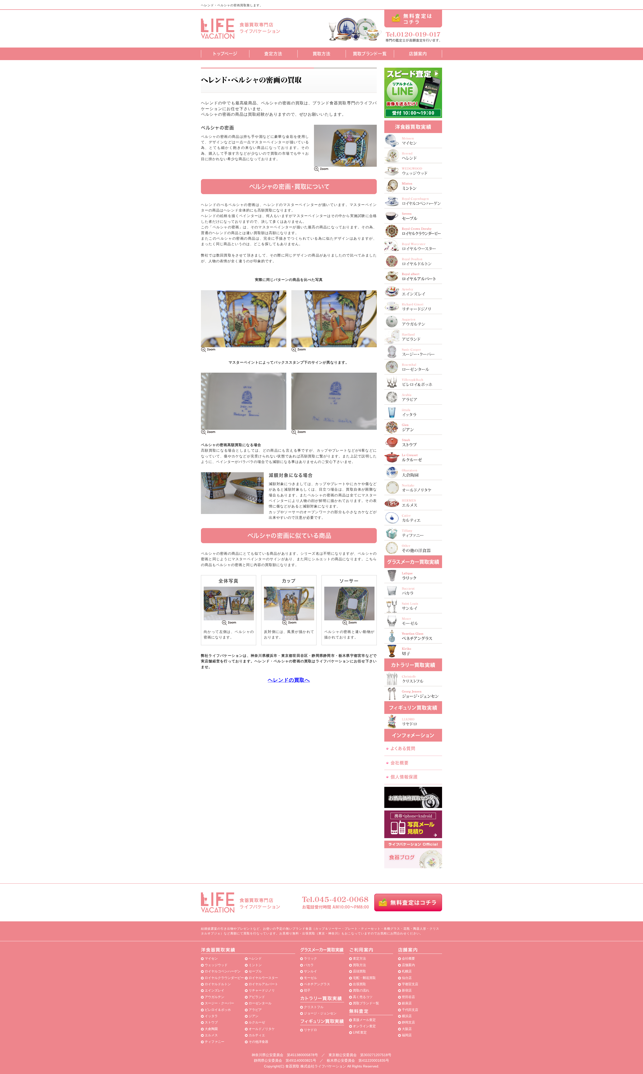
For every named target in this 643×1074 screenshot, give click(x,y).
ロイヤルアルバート (263, 984)
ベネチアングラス (317, 984)
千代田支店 (410, 1010)
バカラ (309, 965)
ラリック (310, 958)
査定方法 (273, 54)
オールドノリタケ (262, 1029)
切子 (307, 990)
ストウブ (211, 1022)
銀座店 (407, 1003)
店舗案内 (418, 54)
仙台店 (407, 978)
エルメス (211, 1035)
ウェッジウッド (216, 965)
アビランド (257, 997)
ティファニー (214, 1042)
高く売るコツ (362, 997)
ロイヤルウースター (263, 978)
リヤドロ (310, 1030)
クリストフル (314, 1007)
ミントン (255, 965)
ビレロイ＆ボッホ (218, 1010)
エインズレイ (214, 990)
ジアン (253, 1016)
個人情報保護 (404, 777)
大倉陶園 (211, 1029)
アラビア (255, 1010)
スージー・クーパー (219, 1003)
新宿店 (407, 990)
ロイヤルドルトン (218, 984)
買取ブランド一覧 (370, 54)
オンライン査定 (364, 1026)
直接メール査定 (364, 1020)
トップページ (225, 54)
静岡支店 (408, 1022)
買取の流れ (361, 990)
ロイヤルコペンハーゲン (223, 971)
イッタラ (211, 1016)
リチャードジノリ (262, 990)
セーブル (255, 971)
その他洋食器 (258, 1042)
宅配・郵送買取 (364, 978)
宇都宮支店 (410, 984)
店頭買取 (359, 971)
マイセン (211, 958)
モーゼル (310, 978)
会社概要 (400, 763)
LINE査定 (360, 1032)
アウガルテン (214, 997)
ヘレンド (255, 958)
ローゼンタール (260, 1003)
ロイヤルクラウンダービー (224, 978)
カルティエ (257, 1035)
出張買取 (359, 984)
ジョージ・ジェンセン (320, 1013)
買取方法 (322, 54)
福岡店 (407, 1035)
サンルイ (310, 971)
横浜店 (407, 1016)
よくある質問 (403, 748)
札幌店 (407, 971)
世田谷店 (408, 997)
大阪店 (407, 1029)
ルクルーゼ (257, 1022)
